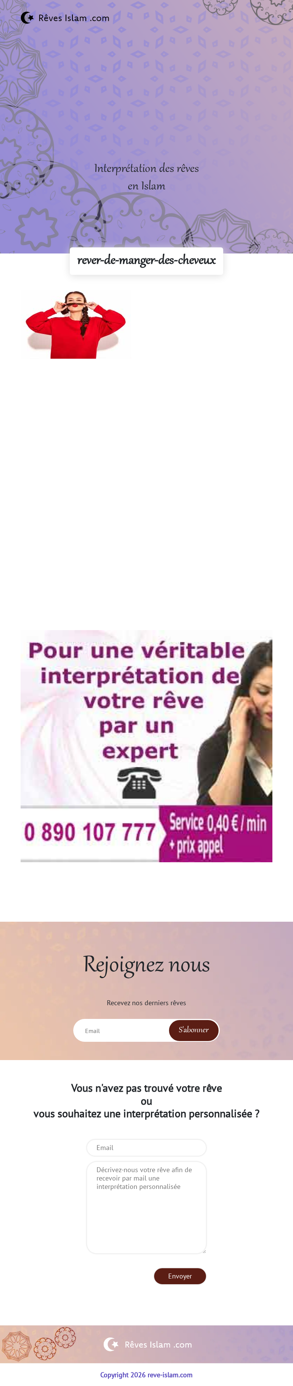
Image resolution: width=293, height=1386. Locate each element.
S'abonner (194, 1030)
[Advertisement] (146, 107)
